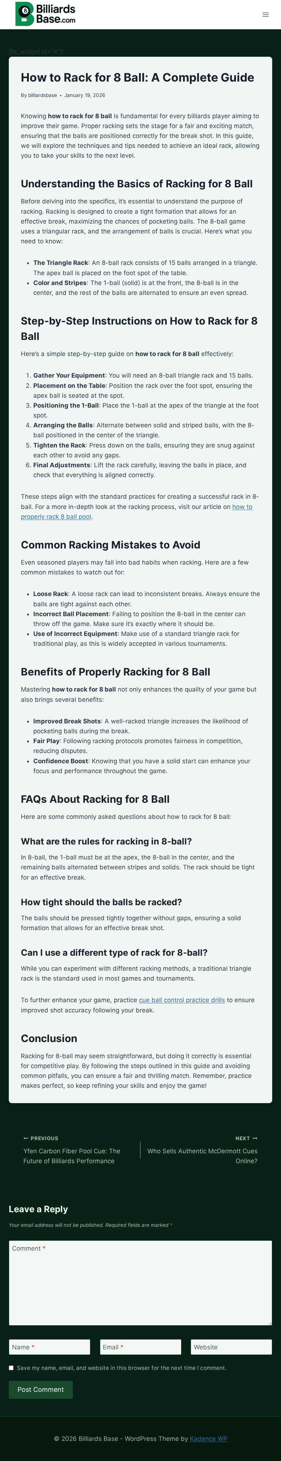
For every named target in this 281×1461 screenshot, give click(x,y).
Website (206, 1347)
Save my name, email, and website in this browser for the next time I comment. (121, 1367)
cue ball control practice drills (182, 1000)
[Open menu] (265, 14)
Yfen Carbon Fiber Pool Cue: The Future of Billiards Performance (71, 1150)
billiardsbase (42, 95)
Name (23, 1347)
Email (113, 1347)
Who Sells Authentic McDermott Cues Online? (202, 1150)
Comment (29, 1248)
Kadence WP (209, 1438)
